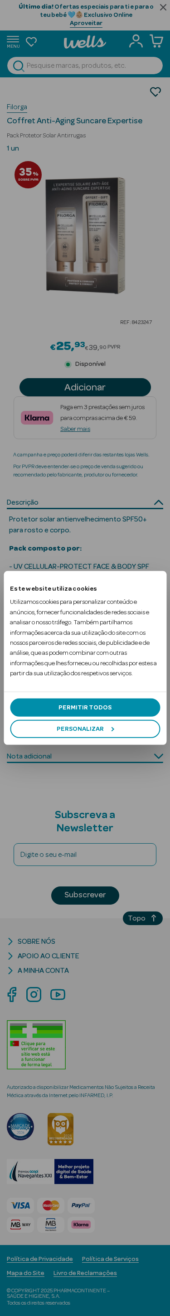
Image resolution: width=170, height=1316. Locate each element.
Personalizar (80, 729)
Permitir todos (85, 707)
